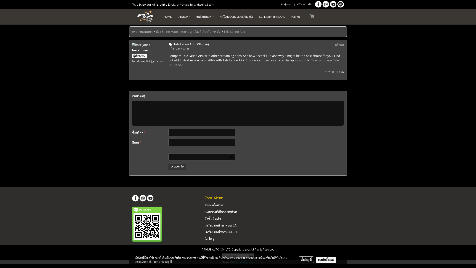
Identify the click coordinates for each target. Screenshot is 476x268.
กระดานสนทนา (142, 32)
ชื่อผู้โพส (139, 132)
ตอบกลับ (178, 167)
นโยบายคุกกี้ (165, 261)
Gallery (210, 239)
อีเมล (136, 142)
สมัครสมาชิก (304, 4)
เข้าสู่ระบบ (286, 4)
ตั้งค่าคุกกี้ (306, 259)
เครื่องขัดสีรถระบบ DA (221, 225)
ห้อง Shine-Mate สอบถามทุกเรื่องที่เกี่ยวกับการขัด (188, 32)
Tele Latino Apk (234, 32)
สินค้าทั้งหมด (204, 16)
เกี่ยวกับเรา (184, 16)
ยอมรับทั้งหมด (326, 259)
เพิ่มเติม (296, 16)
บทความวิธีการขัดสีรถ (221, 212)
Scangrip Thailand (272, 16)
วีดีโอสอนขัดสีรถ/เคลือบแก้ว (236, 16)
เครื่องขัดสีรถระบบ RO (221, 232)
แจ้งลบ (339, 45)
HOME (168, 16)
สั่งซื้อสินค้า (213, 219)
